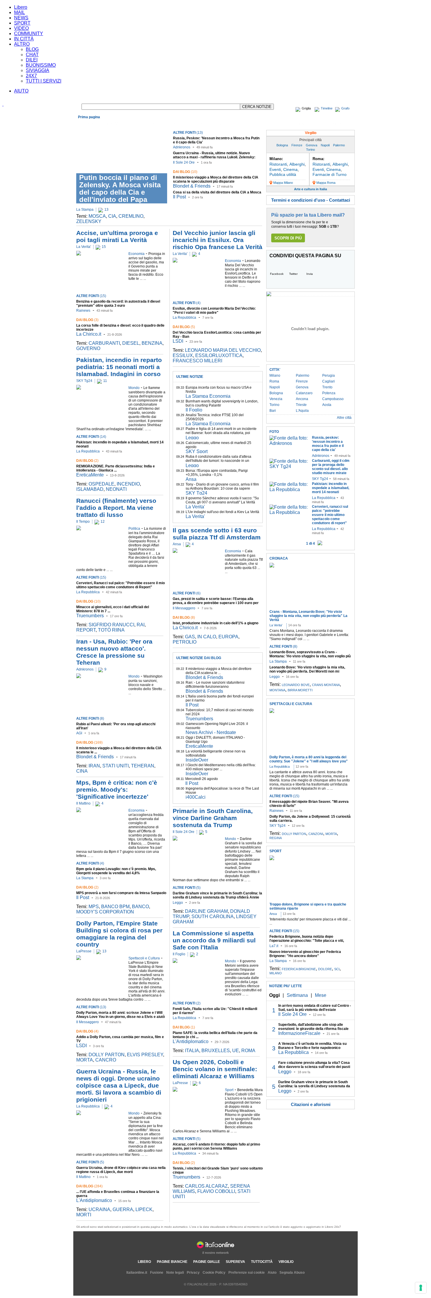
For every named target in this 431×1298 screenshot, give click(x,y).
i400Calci (196, 797)
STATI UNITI (115, 765)
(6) (187, 593)
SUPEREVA (235, 1262)
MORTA (84, 1059)
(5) (90, 1162)
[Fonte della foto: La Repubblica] (289, 489)
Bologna (282, 145)
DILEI (32, 59)
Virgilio (310, 133)
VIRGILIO (286, 1262)
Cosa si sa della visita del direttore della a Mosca (217, 192)
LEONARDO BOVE (296, 685)
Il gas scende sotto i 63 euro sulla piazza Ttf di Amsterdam (217, 534)
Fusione (156, 1272)
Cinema (290, 169)
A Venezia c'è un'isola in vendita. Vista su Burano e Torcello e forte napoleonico (312, 1046)
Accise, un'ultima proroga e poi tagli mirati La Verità (117, 236)
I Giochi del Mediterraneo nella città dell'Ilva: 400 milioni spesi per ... (221, 767)
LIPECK (143, 1209)
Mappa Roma (325, 182)
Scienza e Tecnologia (206, 124)
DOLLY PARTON (107, 1054)
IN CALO (206, 636)
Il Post (179, 196)
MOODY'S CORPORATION (105, 911)
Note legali (175, 1272)
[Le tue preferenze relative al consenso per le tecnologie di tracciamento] (420, 1287)
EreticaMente (90, 474)
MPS (94, 906)
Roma (274, 381)
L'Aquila (302, 411)
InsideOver (197, 759)
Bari (272, 411)
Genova (311, 145)
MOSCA (97, 216)
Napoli (325, 145)
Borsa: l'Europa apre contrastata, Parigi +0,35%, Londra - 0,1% (217, 473)
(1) (184, 1027)
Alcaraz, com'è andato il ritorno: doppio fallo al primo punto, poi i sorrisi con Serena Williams (216, 1146)
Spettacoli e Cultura (159, 124)
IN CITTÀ (24, 38)
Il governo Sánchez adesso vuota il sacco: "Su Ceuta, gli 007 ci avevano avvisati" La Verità (222, 500)
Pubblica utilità (282, 174)
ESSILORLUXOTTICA (218, 355)
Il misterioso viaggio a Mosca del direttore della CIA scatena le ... (219, 671)
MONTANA (277, 690)
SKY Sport (197, 451)
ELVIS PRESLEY (145, 1054)
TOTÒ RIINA (111, 629)
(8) (90, 718)
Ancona (302, 399)
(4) (90, 863)
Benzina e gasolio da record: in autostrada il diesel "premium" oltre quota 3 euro (118, 303)
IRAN (94, 765)
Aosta (326, 405)
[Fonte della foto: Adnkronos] (289, 443)
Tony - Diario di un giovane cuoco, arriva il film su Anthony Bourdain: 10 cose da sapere (222, 486)
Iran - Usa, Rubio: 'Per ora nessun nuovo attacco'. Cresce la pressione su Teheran (114, 652)
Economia (104, 124)
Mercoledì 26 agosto (201, 779)
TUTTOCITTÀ (262, 1262)
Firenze (296, 145)
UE (235, 1050)
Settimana (297, 995)
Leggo (192, 437)
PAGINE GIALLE (206, 1262)
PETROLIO (184, 641)
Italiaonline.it (136, 1272)
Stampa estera (340, 124)
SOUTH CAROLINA (212, 916)
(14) (91, 437)
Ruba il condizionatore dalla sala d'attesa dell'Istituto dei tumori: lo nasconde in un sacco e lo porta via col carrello (218, 461)
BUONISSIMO (41, 65)
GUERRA (123, 1209)
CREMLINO (130, 216)
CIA (112, 216)
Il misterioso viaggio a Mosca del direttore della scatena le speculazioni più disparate (215, 179)
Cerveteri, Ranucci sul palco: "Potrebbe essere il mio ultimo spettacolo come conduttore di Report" (120, 585)
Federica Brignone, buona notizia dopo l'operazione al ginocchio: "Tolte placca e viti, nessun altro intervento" (306, 941)
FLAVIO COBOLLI (216, 1191)
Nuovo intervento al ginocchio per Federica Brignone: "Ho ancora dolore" (305, 954)
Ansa (191, 479)
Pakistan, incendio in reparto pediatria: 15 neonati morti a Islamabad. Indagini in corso (119, 366)
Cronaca (86, 124)
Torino (310, 149)
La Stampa (85, 210)
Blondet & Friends (192, 186)
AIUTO (21, 90)
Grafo (345, 108)
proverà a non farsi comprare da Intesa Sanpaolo (121, 893)
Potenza (328, 393)
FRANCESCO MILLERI (197, 360)
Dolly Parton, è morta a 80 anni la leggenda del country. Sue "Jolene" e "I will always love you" (308, 759)
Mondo (120, 124)
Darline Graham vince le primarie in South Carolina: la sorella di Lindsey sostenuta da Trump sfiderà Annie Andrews (217, 897)
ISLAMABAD (89, 489)
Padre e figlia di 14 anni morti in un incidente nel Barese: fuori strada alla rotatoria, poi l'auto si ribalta (221, 433)
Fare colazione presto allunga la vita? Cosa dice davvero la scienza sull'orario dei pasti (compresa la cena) (314, 1067)
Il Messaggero (87, 1022)
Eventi (275, 169)
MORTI (83, 1214)
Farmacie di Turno (330, 174)
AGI (79, 733)
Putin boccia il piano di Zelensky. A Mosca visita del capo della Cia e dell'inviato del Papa (120, 188)
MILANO (275, 973)
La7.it (273, 946)
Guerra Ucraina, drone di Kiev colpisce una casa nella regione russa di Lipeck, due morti (121, 1170)
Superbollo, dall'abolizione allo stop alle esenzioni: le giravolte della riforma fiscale (313, 1027)
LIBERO (144, 1262)
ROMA (248, 1050)
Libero (20, 7)
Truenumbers (90, 615)
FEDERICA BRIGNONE (299, 969)
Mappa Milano (283, 182)
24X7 (31, 75)
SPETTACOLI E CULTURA (290, 704)
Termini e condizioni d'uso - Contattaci (310, 200)
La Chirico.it (88, 334)
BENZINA (152, 343)
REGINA (275, 838)
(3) (87, 320)
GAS (190, 636)
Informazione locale (307, 124)
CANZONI (315, 834)
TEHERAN (142, 765)
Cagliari (328, 381)
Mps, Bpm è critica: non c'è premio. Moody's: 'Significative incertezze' (116, 789)
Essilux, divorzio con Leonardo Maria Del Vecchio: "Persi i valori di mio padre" (214, 310)
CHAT (32, 54)
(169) (89, 742)
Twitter (293, 273)
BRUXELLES (215, 1050)
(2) (87, 461)
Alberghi (297, 164)
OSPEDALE (101, 483)
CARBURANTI (104, 343)
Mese (320, 995)
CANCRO (105, 1059)
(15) (91, 296)
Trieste (301, 405)
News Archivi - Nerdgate (211, 732)
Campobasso (333, 399)
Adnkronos (181, 147)
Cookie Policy (214, 1272)
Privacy (193, 1272)
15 (104, 247)
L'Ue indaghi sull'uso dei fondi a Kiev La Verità (222, 512)
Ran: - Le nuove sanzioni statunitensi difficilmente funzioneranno (215, 684)
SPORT (22, 22)
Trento (327, 387)
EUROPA (228, 636)
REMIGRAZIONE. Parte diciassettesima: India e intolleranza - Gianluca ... (115, 468)
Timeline (326, 108)
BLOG (32, 49)
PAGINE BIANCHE (172, 1262)
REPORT (86, 629)
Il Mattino (83, 803)
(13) (188, 133)
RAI (141, 624)
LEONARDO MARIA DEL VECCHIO (223, 350)
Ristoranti (278, 164)
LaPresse (83, 951)
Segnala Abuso (292, 1272)
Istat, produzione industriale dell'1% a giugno (215, 623)
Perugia (328, 375)
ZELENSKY (88, 221)
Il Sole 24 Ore (184, 162)
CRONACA (278, 558)
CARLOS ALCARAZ (206, 1186)
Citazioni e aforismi (310, 1104)
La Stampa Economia (208, 396)
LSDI (81, 1045)
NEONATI (116, 489)
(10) (185, 172)
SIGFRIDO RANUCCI (111, 624)
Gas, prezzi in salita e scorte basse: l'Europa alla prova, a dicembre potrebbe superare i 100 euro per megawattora (216, 603)
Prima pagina (89, 117)
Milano (274, 375)
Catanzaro (304, 393)
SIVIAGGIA (37, 70)
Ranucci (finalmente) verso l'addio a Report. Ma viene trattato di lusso (116, 507)
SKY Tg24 (84, 381)
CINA (82, 771)
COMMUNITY (28, 33)
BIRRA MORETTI (300, 690)
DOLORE (325, 969)
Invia (309, 273)
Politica (135, 124)
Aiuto (272, 1272)
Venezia (275, 399)
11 (105, 381)
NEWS (21, 17)
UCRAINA (99, 1209)
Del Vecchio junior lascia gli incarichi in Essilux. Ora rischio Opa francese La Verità (217, 239)
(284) (89, 1186)
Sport (182, 124)
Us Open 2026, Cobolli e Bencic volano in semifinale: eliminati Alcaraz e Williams (215, 1069)
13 (106, 210)
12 (103, 521)
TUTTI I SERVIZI (43, 80)
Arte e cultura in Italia (310, 189)
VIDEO (21, 28)
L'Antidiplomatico (94, 1200)
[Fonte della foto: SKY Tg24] (289, 466)
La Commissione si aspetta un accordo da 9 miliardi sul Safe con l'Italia (214, 940)
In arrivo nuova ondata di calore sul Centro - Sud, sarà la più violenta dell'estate (314, 1008)
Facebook (277, 273)
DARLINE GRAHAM (206, 911)
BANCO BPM (115, 906)
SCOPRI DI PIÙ (288, 238)
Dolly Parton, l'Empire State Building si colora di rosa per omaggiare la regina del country (119, 934)
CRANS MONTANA (326, 685)
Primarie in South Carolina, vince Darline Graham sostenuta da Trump (213, 817)
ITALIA (192, 1050)
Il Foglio (194, 409)
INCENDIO (128, 483)
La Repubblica (88, 451)
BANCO (140, 906)
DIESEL (130, 343)
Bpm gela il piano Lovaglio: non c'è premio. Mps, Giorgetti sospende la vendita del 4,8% (116, 871)
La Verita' (83, 247)
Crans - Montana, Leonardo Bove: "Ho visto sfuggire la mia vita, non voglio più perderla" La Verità (308, 616)
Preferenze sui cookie (246, 1272)
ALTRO (22, 44)
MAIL (19, 12)
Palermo (339, 145)
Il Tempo (83, 521)
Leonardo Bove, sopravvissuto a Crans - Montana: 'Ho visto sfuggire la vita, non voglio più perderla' (310, 656)
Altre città (344, 418)
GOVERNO (88, 348)
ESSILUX (183, 355)
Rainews (83, 310)
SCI (337, 969)
